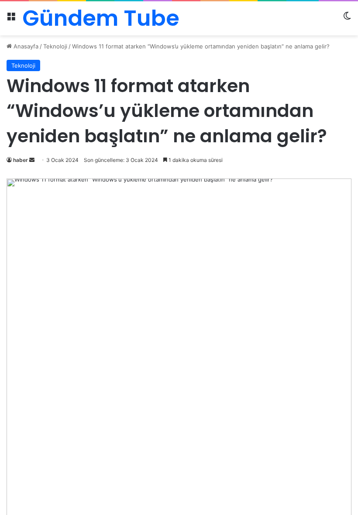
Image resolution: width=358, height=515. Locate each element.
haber (20, 160)
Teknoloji (55, 46)
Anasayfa (25, 46)
